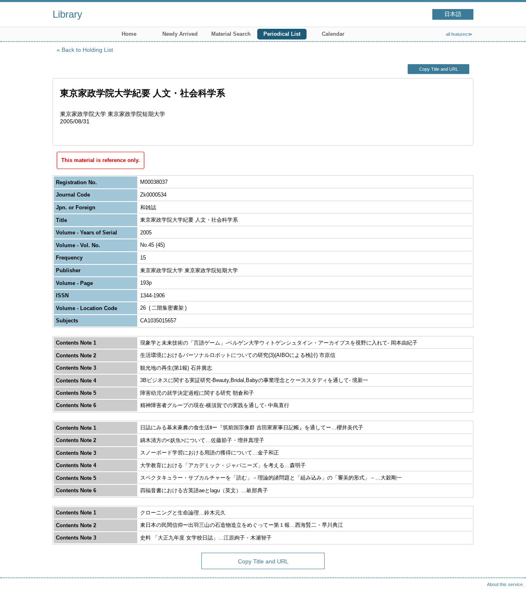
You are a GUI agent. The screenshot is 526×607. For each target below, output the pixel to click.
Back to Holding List (87, 49)
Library (67, 14)
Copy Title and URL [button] (438, 69)
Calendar (333, 34)
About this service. (505, 584)
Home (129, 34)
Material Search (231, 34)
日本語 (452, 14)
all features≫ (459, 34)
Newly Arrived (180, 34)
